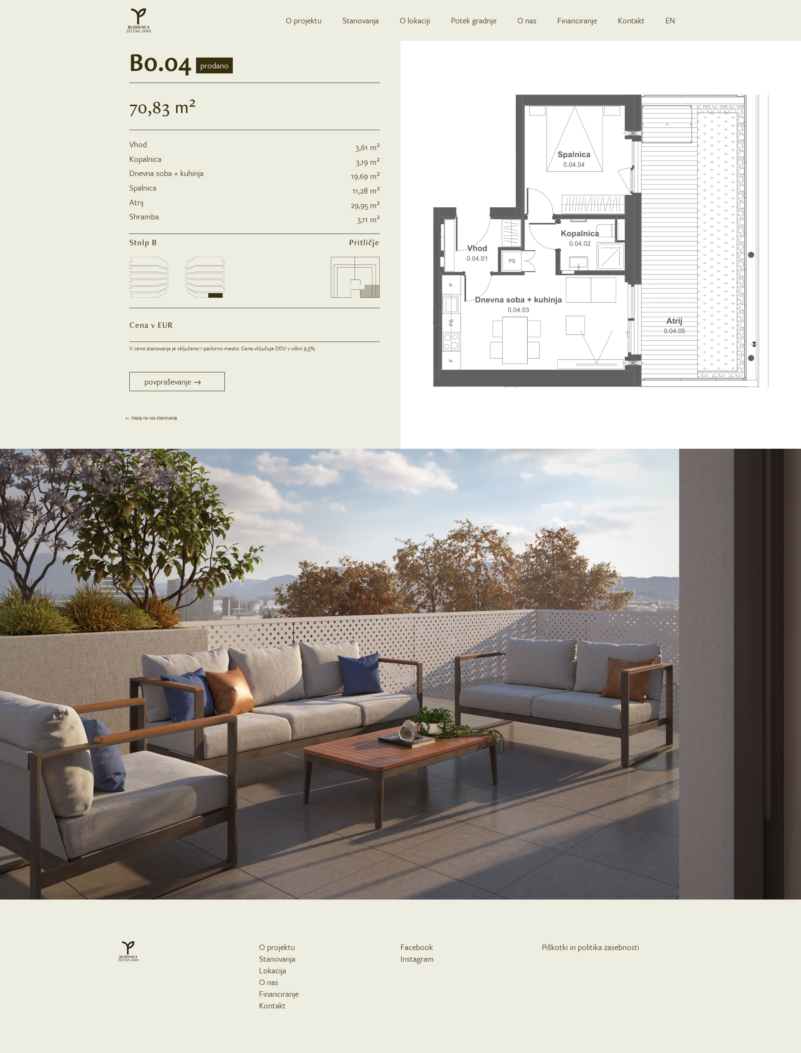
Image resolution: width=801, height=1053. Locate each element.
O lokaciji (415, 20)
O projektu (304, 20)
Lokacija (272, 970)
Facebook (416, 946)
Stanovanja (361, 20)
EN (670, 20)
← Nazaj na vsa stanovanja (151, 417)
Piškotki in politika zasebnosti (590, 946)
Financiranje (577, 20)
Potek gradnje (473, 20)
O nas (527, 20)
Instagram (417, 958)
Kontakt (631, 20)
